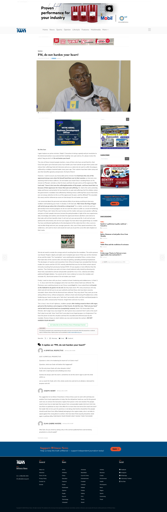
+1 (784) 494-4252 (23, 476)
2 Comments (104, 238)
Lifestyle (76, 29)
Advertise (41, 472)
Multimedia (96, 29)
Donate (114, 203)
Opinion (67, 29)
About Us (41, 469)
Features (85, 29)
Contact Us (42, 481)
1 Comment (104, 247)
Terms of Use (42, 475)
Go (127, 158)
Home (45, 29)
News (52, 29)
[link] (21, 30)
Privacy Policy (43, 478)
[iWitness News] (20, 462)
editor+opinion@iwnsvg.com (75, 332)
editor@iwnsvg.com (23, 479)
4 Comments (104, 228)
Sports (59, 29)
